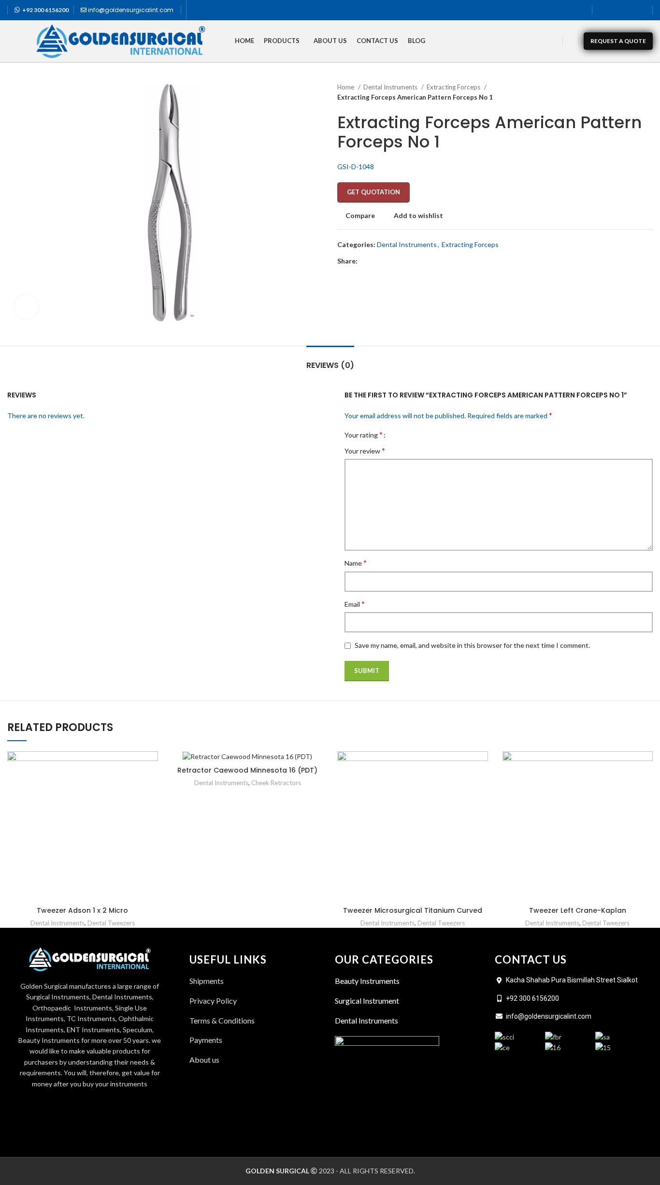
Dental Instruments (391, 87)
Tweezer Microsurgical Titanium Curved (412, 910)
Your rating (363, 435)
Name (355, 562)
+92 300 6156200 (45, 10)
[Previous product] (628, 92)
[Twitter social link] (616, 10)
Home (346, 87)
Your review (364, 450)
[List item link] (257, 1059)
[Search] (570, 41)
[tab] (330, 360)
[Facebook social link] (603, 10)
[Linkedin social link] (641, 10)
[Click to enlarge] (26, 306)
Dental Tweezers (111, 923)
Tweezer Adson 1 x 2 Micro (82, 910)
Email (354, 603)
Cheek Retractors (276, 783)
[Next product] (648, 92)
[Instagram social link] (628, 10)
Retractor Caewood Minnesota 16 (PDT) (247, 770)
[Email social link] (387, 261)
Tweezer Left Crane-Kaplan (577, 910)
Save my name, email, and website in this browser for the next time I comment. (472, 645)
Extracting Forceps (454, 87)
